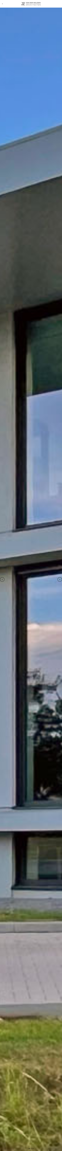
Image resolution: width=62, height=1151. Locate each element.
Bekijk (6, 934)
